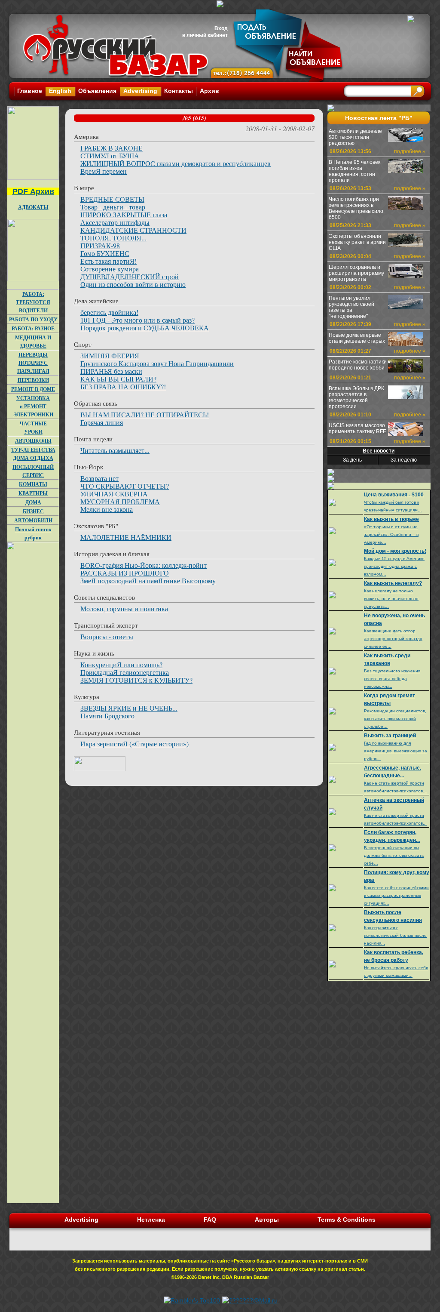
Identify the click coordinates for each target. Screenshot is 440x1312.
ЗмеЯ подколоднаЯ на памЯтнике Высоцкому (148, 580)
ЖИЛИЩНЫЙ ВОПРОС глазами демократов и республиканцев (175, 163)
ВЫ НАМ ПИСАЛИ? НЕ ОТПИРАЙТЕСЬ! (144, 414)
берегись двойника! (109, 312)
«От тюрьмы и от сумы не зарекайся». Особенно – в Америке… (391, 534)
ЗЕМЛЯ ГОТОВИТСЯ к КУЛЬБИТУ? (136, 679)
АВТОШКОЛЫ (33, 440)
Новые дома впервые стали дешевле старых (357, 338)
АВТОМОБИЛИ (33, 520)
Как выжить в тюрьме (391, 519)
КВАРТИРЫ (33, 493)
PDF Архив (33, 191)
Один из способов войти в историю (133, 284)
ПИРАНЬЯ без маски (111, 371)
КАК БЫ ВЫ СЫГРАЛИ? (118, 378)
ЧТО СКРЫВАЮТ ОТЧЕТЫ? (124, 485)
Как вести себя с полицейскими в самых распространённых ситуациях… (396, 895)
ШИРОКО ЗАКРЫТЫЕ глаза (123, 214)
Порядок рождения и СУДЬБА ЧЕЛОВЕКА (144, 327)
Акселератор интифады (115, 222)
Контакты (178, 90)
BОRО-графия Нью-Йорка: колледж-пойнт (143, 565)
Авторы (267, 1219)
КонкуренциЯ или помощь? (121, 664)
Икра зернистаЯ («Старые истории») (134, 743)
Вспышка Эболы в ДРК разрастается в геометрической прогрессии (356, 397)
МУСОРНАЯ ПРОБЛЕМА (120, 501)
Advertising (140, 90)
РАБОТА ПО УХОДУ (33, 319)
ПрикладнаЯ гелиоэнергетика (124, 672)
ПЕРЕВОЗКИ (33, 380)
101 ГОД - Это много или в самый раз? (137, 319)
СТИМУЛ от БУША (109, 155)
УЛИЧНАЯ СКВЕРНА (114, 493)
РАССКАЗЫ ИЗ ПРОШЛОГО (124, 572)
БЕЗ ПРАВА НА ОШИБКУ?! (123, 386)
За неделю (404, 460)
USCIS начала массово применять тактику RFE (357, 428)
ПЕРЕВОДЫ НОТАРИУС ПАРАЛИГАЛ (33, 363)
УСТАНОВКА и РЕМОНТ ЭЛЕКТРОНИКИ (33, 406)
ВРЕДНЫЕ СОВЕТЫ (112, 198)
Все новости (378, 451)
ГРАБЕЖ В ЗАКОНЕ (111, 147)
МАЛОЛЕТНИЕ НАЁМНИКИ (125, 537)
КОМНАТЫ (33, 484)
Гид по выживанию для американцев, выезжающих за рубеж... (395, 751)
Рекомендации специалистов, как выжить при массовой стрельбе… (395, 718)
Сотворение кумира (109, 268)
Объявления (97, 90)
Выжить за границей (390, 736)
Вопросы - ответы (106, 636)
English (60, 90)
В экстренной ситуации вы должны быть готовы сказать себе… (394, 855)
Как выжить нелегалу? (393, 583)
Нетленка (151, 1219)
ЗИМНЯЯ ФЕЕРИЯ (109, 355)
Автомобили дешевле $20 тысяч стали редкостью (355, 137)
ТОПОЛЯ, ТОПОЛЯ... (113, 237)
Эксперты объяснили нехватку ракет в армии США (357, 242)
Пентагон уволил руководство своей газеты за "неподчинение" (351, 307)
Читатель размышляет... (115, 450)
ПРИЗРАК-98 (100, 245)
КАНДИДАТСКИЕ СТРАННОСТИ (133, 229)
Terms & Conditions (347, 1219)
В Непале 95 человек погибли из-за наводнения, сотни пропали (354, 171)
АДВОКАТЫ (33, 207)
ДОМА (33, 502)
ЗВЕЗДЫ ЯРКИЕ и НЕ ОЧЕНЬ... (128, 707)
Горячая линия (101, 422)
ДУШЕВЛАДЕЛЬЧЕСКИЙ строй (129, 276)
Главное (29, 90)
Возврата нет (99, 478)
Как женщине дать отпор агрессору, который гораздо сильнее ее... (393, 638)
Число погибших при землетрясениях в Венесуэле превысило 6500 (356, 208)
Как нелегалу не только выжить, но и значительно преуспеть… (391, 598)
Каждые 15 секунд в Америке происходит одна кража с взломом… (394, 566)
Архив (209, 90)
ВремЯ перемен (103, 171)
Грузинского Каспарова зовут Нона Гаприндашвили (157, 363)
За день (352, 460)
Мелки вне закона (106, 509)
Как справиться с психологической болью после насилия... (395, 935)
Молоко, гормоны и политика (124, 608)
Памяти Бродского (107, 715)
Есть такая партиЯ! (108, 260)
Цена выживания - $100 (394, 495)
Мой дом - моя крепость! (395, 551)
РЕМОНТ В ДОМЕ (33, 389)
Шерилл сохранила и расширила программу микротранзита (356, 273)
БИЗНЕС (33, 511)
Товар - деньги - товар (112, 206)
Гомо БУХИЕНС (104, 253)
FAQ (210, 1219)
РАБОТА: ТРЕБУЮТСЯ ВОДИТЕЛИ (33, 302)
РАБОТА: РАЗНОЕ (33, 328)
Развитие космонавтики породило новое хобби (358, 365)
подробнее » (409, 151)
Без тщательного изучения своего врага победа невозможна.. (392, 678)
